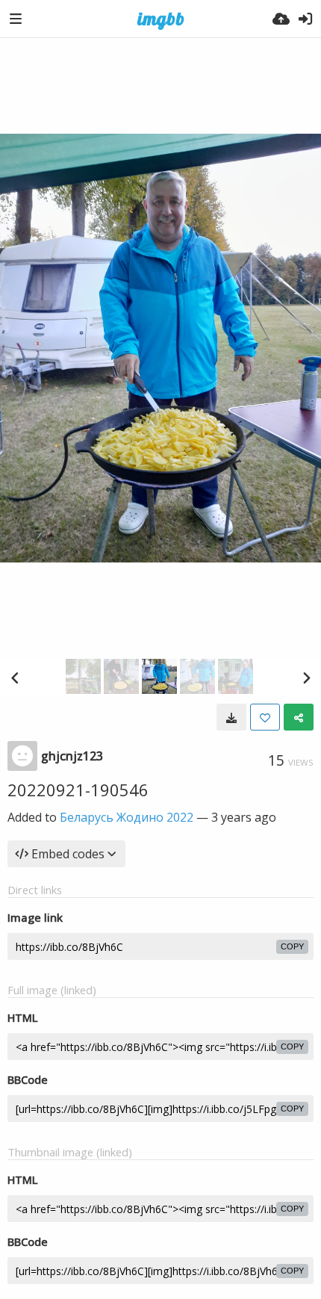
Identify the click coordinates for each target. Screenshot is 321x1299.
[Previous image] (15, 677)
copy (292, 946)
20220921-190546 (78, 789)
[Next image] (306, 677)
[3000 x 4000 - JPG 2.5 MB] (231, 717)
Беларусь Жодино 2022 (126, 817)
